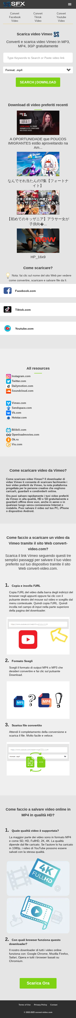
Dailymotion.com (22, 385)
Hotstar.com (19, 417)
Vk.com (16, 412)
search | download (38, 82)
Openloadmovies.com (25, 434)
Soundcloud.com (22, 390)
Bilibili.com (18, 429)
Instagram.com (21, 376)
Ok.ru (15, 439)
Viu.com (16, 444)
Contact (53, 1005)
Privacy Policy (40, 1005)
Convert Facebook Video (15, 17)
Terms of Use (25, 1005)
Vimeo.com (18, 402)
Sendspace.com (21, 407)
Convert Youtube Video (61, 17)
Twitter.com (18, 381)
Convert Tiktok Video (38, 17)
